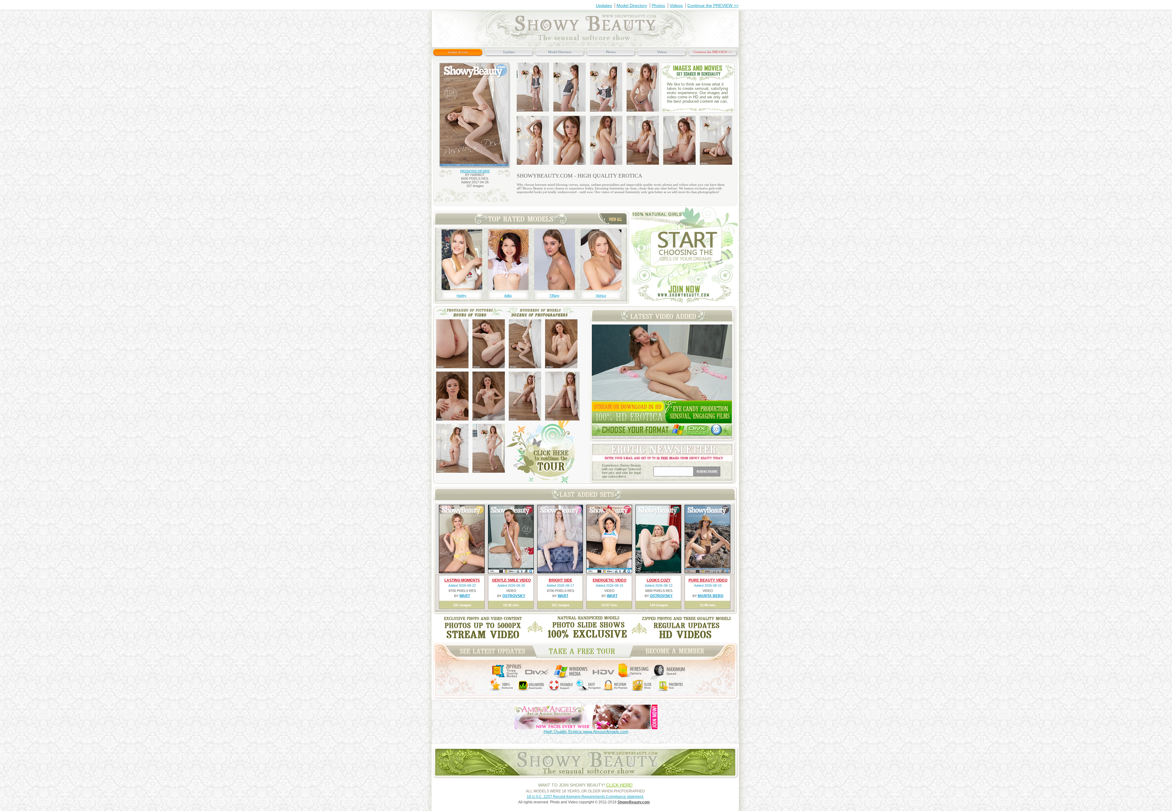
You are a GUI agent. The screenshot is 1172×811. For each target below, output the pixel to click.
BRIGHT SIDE (560, 580)
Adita (508, 295)
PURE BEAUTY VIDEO (708, 580)
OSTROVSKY (513, 596)
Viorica (601, 295)
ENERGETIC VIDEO (609, 580)
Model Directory (632, 5)
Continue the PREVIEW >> (713, 5)
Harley (461, 295)
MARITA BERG (710, 596)
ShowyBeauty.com (633, 802)
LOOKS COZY (659, 580)
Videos (676, 5)
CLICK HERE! (619, 785)
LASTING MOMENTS (462, 580)
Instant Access (458, 52)
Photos (658, 5)
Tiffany (554, 295)
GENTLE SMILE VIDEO (511, 580)
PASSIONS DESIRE (475, 171)
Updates (604, 5)
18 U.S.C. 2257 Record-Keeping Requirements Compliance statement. (585, 796)
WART (464, 596)
